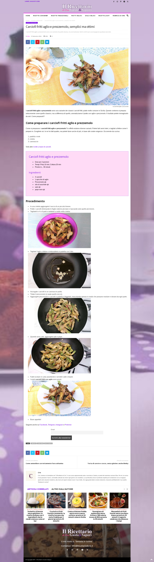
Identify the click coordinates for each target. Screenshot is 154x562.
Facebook (43, 425)
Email (53, 429)
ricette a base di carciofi (42, 147)
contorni (40, 443)
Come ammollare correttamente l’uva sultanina (44, 463)
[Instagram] (117, 1)
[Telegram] (124, 1)
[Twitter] (127, 1)
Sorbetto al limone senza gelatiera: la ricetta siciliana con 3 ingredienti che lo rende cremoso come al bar (35, 516)
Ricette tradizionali (59, 15)
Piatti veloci (76, 15)
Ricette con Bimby (40, 15)
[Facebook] (114, 1)
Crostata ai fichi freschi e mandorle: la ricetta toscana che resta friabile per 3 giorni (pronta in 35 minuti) (56, 516)
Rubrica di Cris (119, 15)
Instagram (59, 425)
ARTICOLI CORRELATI (38, 489)
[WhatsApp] (42, 42)
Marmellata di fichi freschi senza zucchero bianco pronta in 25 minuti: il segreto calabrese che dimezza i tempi (119, 516)
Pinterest (68, 425)
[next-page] (127, 489)
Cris (28, 36)
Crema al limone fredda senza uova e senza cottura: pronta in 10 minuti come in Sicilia (77, 514)
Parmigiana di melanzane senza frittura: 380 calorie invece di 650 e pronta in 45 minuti (98, 515)
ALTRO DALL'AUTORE (62, 489)
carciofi (33, 443)
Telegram (51, 425)
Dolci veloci (90, 15)
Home (28, 15)
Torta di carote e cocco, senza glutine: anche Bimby (108, 463)
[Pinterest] (121, 1)
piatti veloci (48, 443)
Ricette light (104, 15)
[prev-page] (124, 489)
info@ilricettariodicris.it (82, 546)
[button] (127, 15)
